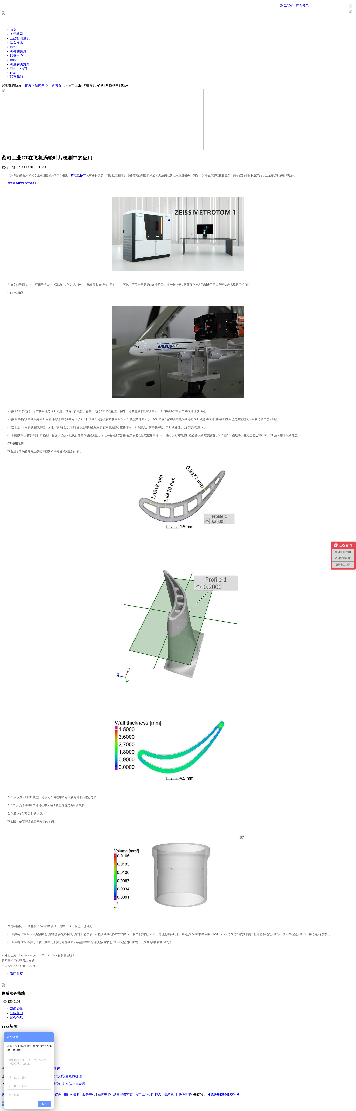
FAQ (13, 72)
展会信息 (16, 1017)
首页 (13, 29)
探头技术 (16, 42)
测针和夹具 (18, 51)
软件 (13, 47)
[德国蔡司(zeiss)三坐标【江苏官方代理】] (3, 13)
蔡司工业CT (18, 68)
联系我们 (287, 5)
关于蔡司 (16, 34)
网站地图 (185, 1094)
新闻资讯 (58, 85)
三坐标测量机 (20, 38)
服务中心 (16, 55)
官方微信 (302, 5)
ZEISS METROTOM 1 (21, 183)
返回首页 (16, 973)
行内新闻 (16, 1013)
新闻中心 (16, 60)
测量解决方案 (20, 64)
